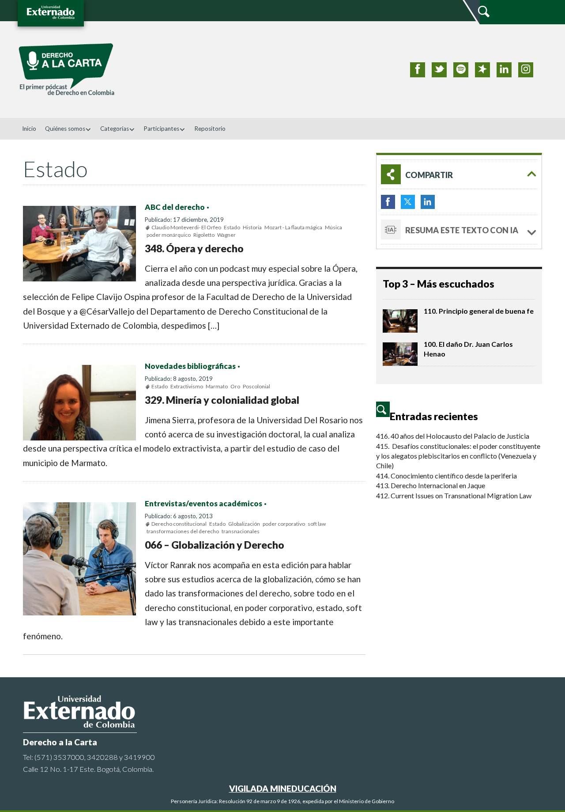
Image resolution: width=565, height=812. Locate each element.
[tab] (459, 174)
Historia (252, 227)
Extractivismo (186, 386)
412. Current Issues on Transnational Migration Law (453, 495)
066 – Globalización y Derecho (214, 545)
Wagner (226, 234)
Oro (235, 386)
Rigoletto (204, 234)
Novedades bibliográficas (190, 366)
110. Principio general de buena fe (479, 311)
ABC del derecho (175, 207)
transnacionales (241, 531)
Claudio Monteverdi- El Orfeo (186, 227)
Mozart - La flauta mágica (293, 227)
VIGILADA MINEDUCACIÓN (282, 788)
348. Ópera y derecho (194, 248)
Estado (232, 227)
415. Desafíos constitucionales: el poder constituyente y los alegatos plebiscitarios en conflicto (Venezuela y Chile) (458, 456)
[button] (459, 174)
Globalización (244, 523)
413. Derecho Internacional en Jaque (430, 485)
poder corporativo (284, 523)
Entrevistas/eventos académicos (203, 503)
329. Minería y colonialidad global (222, 400)
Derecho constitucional (179, 523)
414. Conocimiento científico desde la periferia (446, 475)
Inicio (29, 128)
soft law (317, 523)
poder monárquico (169, 234)
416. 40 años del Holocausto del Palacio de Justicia (452, 436)
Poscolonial (256, 386)
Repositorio (210, 128)
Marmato (217, 386)
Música (333, 227)
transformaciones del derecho (183, 531)
